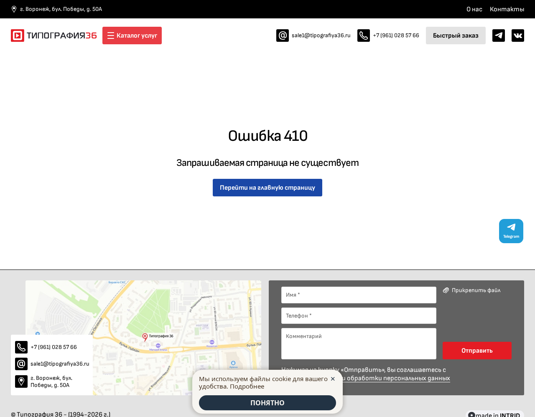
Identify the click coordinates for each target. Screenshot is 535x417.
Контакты (507, 9)
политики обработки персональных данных (382, 378)
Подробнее (247, 386)
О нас (474, 9)
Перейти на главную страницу (267, 187)
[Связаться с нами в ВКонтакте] (518, 35)
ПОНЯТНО (267, 402)
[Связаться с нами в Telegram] (498, 35)
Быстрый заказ (456, 35)
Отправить (477, 350)
